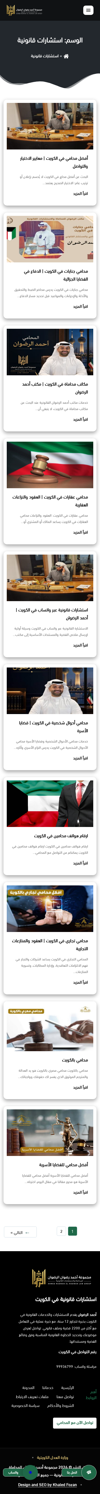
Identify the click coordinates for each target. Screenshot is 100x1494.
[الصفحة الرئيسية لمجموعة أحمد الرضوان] (24, 10)
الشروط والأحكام (60, 1406)
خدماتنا (47, 1388)
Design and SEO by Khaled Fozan (47, 1485)
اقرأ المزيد (80, 193)
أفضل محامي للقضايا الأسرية (63, 1165)
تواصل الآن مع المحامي (75, 1422)
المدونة (28, 1388)
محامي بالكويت (75, 1060)
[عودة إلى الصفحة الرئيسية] (66, 56)
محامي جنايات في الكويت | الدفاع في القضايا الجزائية (56, 275)
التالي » (16, 1233)
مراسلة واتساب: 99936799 (76, 1366)
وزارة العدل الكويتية (52, 1457)
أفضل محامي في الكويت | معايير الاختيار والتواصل (54, 162)
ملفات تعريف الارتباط (32, 1397)
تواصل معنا (65, 1397)
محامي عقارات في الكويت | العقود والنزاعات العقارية (50, 501)
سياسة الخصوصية (25, 1406)
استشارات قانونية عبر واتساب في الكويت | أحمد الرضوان (52, 614)
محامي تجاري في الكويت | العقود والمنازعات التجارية (50, 945)
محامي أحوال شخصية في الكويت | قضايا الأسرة (53, 727)
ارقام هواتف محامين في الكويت (61, 836)
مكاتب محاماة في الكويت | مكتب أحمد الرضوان (55, 388)
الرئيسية (67, 1388)
